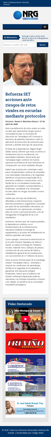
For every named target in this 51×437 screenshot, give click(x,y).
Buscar (43, 44)
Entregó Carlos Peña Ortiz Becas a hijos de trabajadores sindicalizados (35, 38)
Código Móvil (37, 433)
